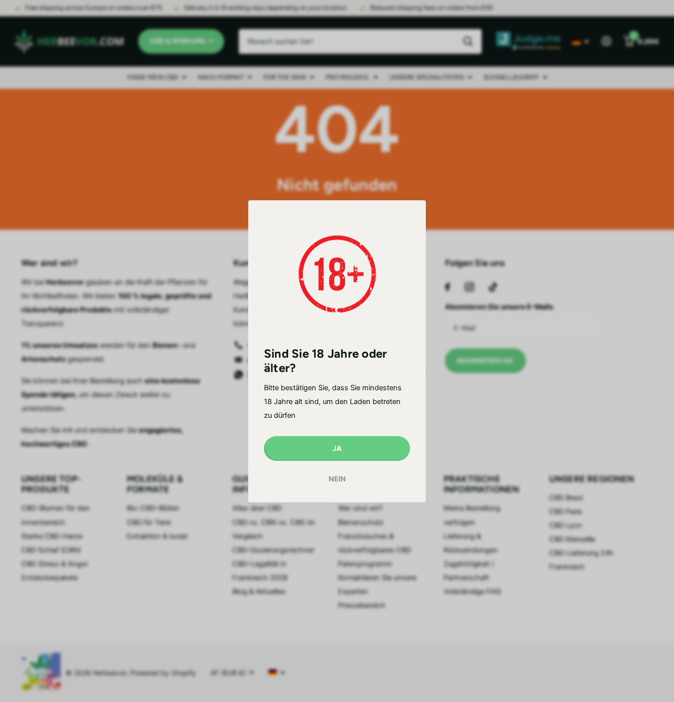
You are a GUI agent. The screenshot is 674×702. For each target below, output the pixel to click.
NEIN (337, 479)
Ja (337, 447)
